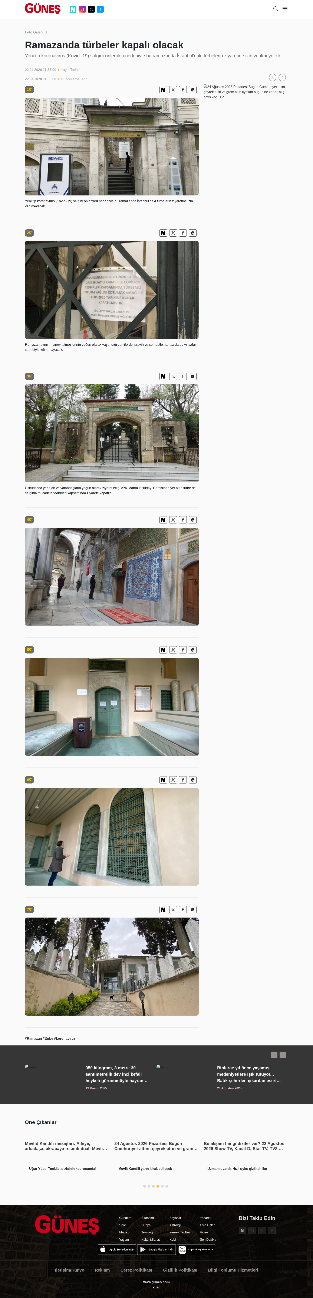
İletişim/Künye (69, 1270)
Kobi (172, 1239)
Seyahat (175, 1218)
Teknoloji (147, 1232)
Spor (122, 1225)
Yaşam (124, 1239)
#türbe (48, 1038)
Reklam (102, 1270)
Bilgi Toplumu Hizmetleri (233, 1270)
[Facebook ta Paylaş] (183, 89)
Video (204, 1232)
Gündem (125, 1218)
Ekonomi (147, 1218)
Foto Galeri (34, 32)
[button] (272, 77)
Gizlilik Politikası (180, 1270)
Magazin (125, 1232)
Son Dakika (208, 1239)
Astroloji (175, 1225)
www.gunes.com (156, 1282)
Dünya (146, 1225)
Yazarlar (205, 1218)
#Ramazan (34, 1038)
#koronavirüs (65, 1038)
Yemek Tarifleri (179, 1232)
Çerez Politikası (136, 1270)
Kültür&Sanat (150, 1239)
